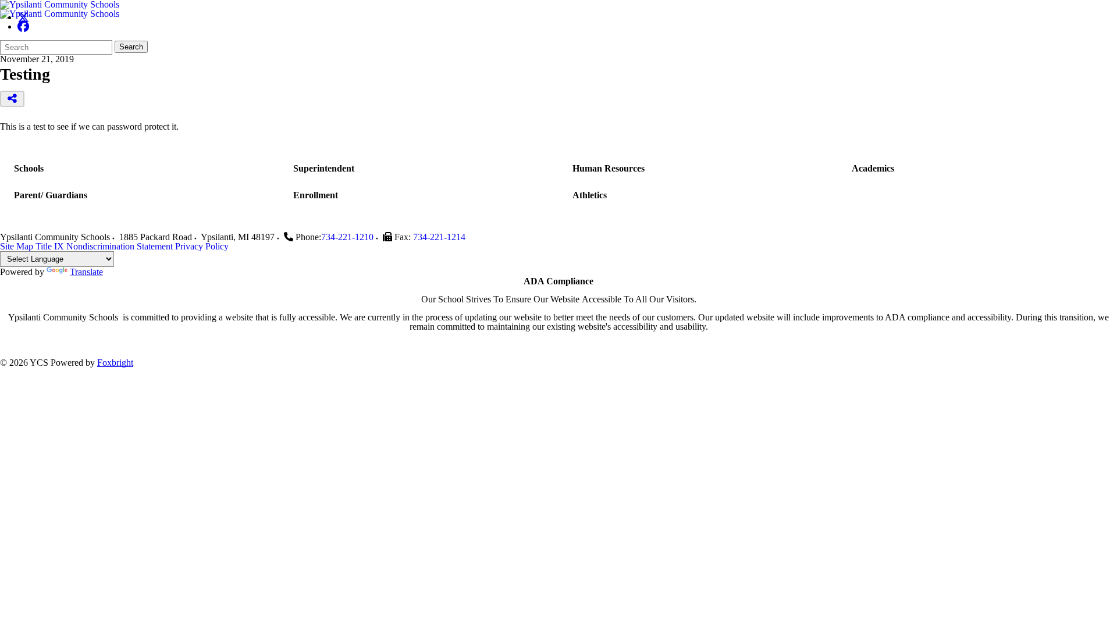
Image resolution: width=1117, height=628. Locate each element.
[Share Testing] (12, 99)
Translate (86, 272)
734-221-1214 (439, 237)
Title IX (49, 246)
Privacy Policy (202, 246)
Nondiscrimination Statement (119, 246)
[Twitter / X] (23, 17)
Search (131, 46)
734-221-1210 (347, 237)
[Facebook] (23, 26)
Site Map (16, 246)
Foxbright (115, 362)
